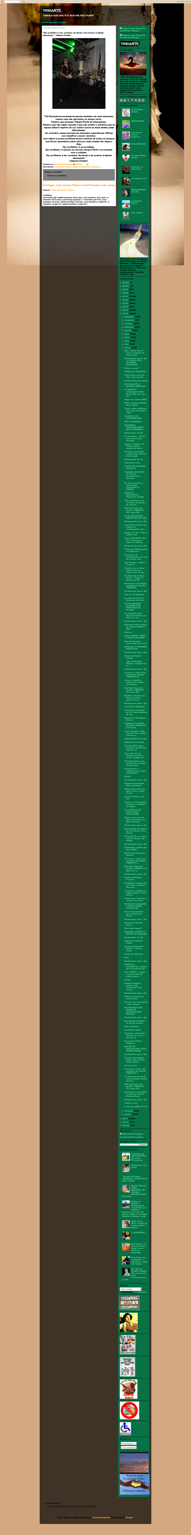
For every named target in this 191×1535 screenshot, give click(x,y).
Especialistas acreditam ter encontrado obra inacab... (135, 831)
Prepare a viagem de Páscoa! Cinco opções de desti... (134, 446)
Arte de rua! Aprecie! (134, 594)
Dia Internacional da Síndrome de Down (134, 599)
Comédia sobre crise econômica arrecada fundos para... (134, 763)
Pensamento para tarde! (135, 381)
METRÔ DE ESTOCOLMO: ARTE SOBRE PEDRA (135, 1048)
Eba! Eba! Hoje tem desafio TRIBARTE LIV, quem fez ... (134, 1086)
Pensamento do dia (133, 433)
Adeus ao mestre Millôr (135, 399)
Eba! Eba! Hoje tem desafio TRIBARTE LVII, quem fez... (134, 510)
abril (127, 344)
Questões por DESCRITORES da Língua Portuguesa (138, 1157)
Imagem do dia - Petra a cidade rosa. (135, 533)
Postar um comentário (56, 175)
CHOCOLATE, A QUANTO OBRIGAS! (134, 385)
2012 (125, 313)
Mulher (127, 980)
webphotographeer (101, 1517)
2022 (126, 282)
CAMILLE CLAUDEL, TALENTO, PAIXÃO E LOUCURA (135, 725)
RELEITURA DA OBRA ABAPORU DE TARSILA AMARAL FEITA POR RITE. (134, 1191)
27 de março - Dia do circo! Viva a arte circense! (134, 438)
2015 (125, 303)
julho (127, 334)
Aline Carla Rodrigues (132, 1134)
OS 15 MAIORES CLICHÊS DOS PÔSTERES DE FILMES (132, 606)
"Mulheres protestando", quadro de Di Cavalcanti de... (135, 966)
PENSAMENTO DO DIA (138, 191)
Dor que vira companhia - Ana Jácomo (135, 1003)
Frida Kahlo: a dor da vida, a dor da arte (134, 376)
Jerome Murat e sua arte (134, 797)
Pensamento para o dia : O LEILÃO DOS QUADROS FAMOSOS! (135, 361)
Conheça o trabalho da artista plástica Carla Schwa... (135, 893)
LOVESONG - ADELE (137, 110)
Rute (126, 957)
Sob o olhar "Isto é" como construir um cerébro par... (134, 353)
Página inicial (80, 185)
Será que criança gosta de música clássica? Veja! (135, 626)
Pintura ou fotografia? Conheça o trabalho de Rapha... (135, 804)
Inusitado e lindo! (132, 1030)
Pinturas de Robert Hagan (133, 942)
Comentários (129, 1447)
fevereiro (129, 1111)
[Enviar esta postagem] (87, 164)
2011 (125, 1118)
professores (84, 167)
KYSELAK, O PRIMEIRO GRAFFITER (135, 648)
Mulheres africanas (133, 954)
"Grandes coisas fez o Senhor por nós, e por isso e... (135, 1035)
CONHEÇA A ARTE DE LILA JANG (135, 848)
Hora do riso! (130, 1065)
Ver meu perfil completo (131, 1137)
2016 (125, 300)
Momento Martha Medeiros (133, 1042)
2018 (125, 293)
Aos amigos (137, 212)
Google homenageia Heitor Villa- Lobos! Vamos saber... (134, 1060)
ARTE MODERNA (132, 422)
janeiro (128, 1114)
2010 (125, 1122)
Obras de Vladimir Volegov (132, 657)
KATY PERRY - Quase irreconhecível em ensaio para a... (134, 974)
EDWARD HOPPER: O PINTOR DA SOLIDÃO (135, 933)
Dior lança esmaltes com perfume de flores (133, 913)
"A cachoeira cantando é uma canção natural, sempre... (135, 1078)
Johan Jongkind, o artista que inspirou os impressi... (134, 682)
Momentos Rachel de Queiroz (134, 854)
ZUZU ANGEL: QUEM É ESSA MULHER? (135, 636)
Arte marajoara (131, 1026)
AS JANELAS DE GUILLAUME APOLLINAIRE (132, 812)
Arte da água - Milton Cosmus (134, 563)
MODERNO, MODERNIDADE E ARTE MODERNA (134, 427)
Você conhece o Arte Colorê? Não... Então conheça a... (135, 733)
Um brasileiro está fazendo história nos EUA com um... (135, 615)
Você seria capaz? (133, 928)
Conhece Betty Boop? (138, 156)
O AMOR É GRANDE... (135, 707)
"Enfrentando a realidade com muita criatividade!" (134, 771)
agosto (128, 330)
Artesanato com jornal (139, 1166)
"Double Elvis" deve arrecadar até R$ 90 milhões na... (135, 748)
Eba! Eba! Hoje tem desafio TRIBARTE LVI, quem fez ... (134, 690)
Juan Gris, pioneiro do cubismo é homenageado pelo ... (135, 527)
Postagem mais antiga (101, 185)
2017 (125, 296)
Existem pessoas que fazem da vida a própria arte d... (134, 697)
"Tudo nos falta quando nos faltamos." (135, 550)
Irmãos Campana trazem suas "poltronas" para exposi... (133, 986)
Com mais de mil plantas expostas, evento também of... (134, 755)
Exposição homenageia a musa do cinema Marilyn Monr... (135, 1094)
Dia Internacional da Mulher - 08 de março (133, 948)
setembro (129, 327)
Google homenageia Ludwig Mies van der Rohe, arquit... (135, 453)
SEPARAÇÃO (137, 121)
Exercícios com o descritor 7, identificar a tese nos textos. (139, 1260)
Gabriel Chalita (71, 167)
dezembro (130, 317)
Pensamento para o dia (135, 521)
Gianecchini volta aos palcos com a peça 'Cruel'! (134, 791)
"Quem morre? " (132, 368)
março (128, 347)
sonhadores (95, 167)
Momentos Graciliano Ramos (134, 719)
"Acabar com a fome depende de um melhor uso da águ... (134, 570)
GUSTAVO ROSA (136, 202)
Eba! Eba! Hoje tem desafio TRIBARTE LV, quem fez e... (135, 868)
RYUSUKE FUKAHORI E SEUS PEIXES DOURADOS (135, 906)
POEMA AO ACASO (134, 742)
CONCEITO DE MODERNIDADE (133, 417)
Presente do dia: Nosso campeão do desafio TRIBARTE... (135, 585)
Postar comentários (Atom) (62, 190)
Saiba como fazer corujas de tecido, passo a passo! (139, 1224)
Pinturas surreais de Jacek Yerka (133, 997)
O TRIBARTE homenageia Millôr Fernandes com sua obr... (134, 392)
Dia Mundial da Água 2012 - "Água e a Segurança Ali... (134, 578)
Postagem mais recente (57, 185)
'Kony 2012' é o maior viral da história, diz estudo (135, 838)
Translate (142, 1292)
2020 (126, 286)
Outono (128, 632)
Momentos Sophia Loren (133, 924)
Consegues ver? (139, 178)
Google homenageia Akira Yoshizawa (134, 784)
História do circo (132, 463)
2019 (125, 289)
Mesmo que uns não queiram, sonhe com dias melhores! (134, 819)
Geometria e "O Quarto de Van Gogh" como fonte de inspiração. (138, 1248)
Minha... (127, 776)
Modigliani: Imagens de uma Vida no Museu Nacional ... (135, 885)
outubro (129, 323)
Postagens (128, 1443)
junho (128, 337)
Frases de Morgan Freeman (133, 878)
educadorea (59, 167)
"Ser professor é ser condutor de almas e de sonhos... (135, 502)
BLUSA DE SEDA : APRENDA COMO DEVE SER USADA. (134, 1178)
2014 (125, 307)
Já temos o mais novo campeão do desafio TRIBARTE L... (135, 861)
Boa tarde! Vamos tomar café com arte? (135, 642)
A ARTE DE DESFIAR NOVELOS (134, 467)
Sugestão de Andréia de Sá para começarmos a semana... (134, 475)
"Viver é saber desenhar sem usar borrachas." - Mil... (135, 410)
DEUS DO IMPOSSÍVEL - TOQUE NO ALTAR (134, 495)
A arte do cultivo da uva (135, 1106)
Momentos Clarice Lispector (136, 134)
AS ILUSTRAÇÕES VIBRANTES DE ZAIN (135, 517)
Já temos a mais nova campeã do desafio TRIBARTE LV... (134, 674)
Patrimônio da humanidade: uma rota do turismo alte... (135, 557)
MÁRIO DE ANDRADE (135, 371)
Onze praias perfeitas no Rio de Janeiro (134, 1022)
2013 (125, 310)
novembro (130, 320)
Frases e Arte (130, 1103)
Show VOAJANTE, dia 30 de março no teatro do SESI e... (134, 540)
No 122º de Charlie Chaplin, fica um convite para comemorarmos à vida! (134, 1274)
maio (127, 341)
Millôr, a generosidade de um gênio (135, 404)
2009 (126, 1125)
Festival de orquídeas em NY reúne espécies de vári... (135, 712)
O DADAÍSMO (138, 1232)
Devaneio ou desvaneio (137, 168)
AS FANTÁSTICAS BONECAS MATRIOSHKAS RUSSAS (133, 1010)
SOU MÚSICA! (138, 144)
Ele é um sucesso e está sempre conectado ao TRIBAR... (133, 486)
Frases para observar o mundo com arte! (135, 899)
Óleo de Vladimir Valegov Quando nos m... (135, 663)
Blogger (129, 1517)
